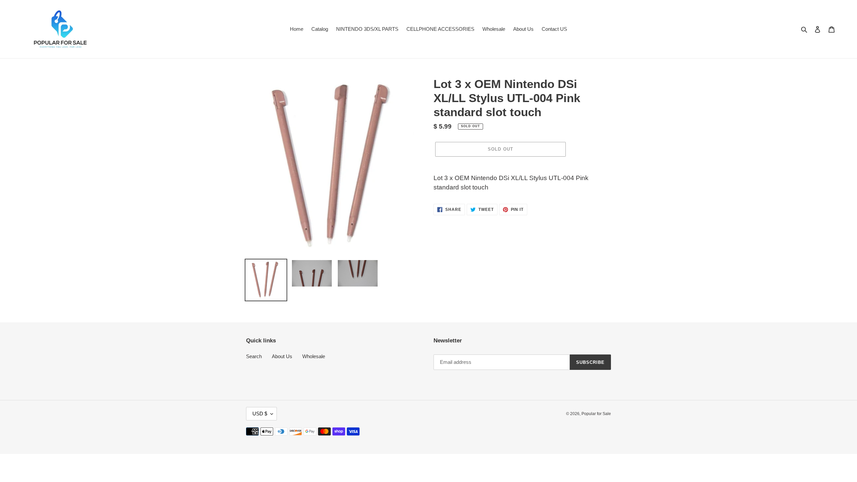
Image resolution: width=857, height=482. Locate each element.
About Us (282, 356)
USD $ (259, 413)
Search (254, 356)
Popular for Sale (596, 413)
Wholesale (313, 356)
